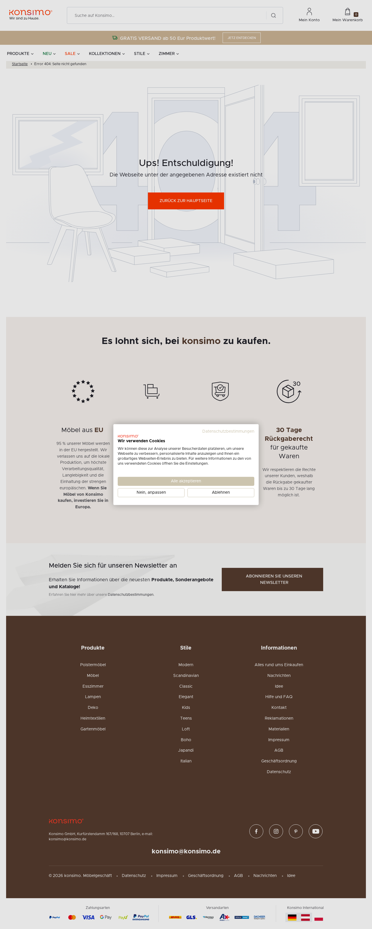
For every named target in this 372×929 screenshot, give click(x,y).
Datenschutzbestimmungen (228, 431)
